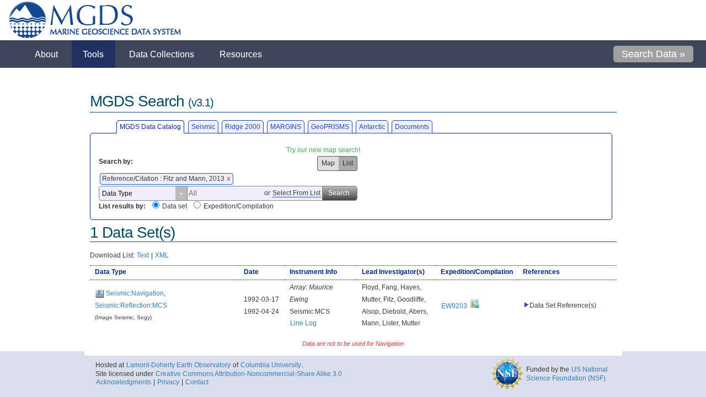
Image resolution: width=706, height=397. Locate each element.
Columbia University (270, 365)
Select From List (296, 193)
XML (162, 255)
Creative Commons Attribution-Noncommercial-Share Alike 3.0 (249, 374)
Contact (196, 382)
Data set (174, 206)
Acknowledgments (123, 382)
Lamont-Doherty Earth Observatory (178, 365)
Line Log (303, 323)
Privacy (168, 382)
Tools (93, 54)
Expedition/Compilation (239, 206)
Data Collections (161, 54)
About (46, 54)
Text (143, 255)
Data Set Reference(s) (563, 305)
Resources (241, 54)
